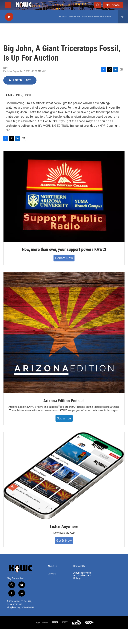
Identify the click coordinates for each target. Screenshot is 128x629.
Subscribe (64, 418)
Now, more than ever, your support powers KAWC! (64, 249)
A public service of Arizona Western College (82, 575)
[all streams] (123, 16)
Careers (52, 573)
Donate (114, 5)
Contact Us (79, 566)
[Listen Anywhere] (64, 475)
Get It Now (64, 540)
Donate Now (64, 258)
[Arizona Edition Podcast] (64, 332)
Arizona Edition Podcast (64, 400)
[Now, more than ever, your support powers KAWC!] (64, 196)
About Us (52, 566)
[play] (9, 17)
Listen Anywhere (64, 526)
